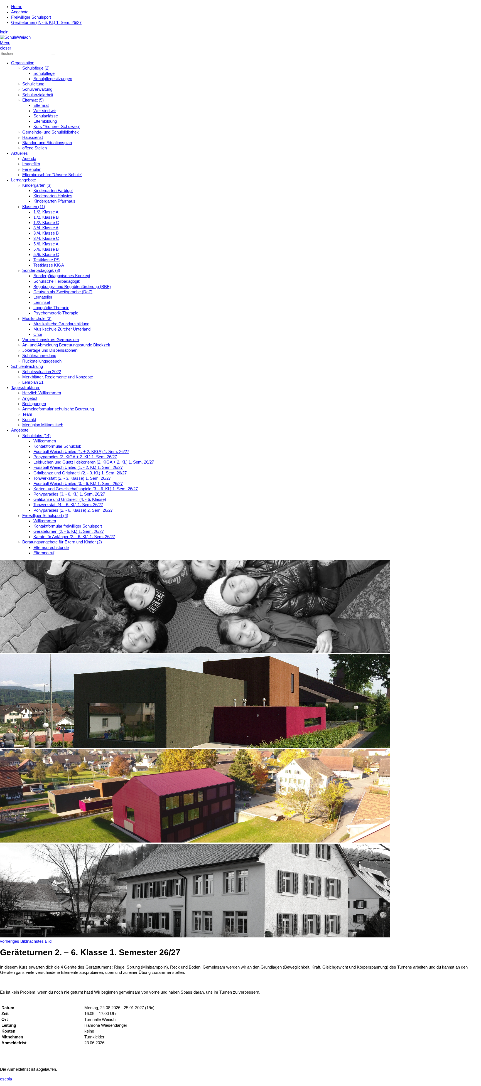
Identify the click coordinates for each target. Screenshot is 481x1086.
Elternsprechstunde (51, 547)
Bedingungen (34, 404)
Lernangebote (23, 180)
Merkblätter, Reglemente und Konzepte (57, 377)
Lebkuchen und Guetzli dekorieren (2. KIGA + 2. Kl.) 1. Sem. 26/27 (93, 462)
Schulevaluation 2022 (41, 372)
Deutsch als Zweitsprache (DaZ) (62, 292)
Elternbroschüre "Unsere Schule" (52, 175)
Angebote (19, 12)
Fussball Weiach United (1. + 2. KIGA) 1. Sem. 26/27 (81, 451)
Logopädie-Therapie (51, 308)
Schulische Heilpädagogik (56, 281)
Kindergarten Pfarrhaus (54, 201)
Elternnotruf (43, 553)
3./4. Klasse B (46, 233)
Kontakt (29, 419)
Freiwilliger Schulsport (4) (45, 515)
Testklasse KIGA (48, 265)
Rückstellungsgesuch (42, 361)
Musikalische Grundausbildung (61, 324)
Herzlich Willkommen (41, 393)
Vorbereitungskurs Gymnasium (50, 340)
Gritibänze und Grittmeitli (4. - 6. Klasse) (69, 499)
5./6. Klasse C (46, 254)
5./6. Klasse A (45, 244)
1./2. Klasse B (46, 217)
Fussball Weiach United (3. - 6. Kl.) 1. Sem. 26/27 (78, 483)
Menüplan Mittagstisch (42, 425)
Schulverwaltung (37, 89)
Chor (37, 334)
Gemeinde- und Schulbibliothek (50, 132)
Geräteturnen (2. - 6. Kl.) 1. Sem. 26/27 (46, 22)
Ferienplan (31, 169)
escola (6, 1079)
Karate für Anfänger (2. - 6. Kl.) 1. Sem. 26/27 (74, 537)
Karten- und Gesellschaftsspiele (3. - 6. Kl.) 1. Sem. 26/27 (85, 489)
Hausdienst (32, 137)
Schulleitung (33, 84)
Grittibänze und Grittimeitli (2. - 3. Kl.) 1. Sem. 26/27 (80, 473)
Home (16, 6)
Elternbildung (45, 121)
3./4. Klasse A (45, 228)
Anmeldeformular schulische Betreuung (58, 409)
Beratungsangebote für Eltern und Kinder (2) (62, 542)
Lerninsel (41, 302)
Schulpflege (44, 73)
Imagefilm (31, 164)
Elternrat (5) (33, 100)
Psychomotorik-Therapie (55, 313)
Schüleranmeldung (39, 355)
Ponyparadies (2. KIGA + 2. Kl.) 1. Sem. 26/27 (75, 457)
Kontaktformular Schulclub (57, 446)
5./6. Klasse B (46, 249)
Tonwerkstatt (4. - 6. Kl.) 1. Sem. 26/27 (68, 505)
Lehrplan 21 (32, 382)
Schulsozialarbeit (37, 95)
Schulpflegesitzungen (52, 79)
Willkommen (44, 441)
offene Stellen (34, 148)
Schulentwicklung (27, 366)
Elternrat (41, 105)
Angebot (29, 398)
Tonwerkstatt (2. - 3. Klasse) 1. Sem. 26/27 (72, 478)
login (4, 32)
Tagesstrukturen (25, 387)
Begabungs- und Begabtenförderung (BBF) (72, 286)
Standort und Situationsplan (47, 143)
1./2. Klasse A (45, 212)
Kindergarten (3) (36, 185)
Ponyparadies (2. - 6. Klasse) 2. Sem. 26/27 (73, 510)
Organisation (22, 63)
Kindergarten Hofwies (52, 196)
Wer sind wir (44, 111)
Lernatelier (42, 297)
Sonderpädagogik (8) (41, 270)
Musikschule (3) (36, 318)
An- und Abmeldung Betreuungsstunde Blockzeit (66, 345)
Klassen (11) (33, 207)
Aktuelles (19, 153)
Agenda (29, 158)
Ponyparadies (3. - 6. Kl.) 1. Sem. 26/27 (69, 494)
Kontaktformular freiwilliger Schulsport (67, 526)
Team (27, 414)
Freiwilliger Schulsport (31, 17)
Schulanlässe (45, 116)
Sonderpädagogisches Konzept (61, 276)
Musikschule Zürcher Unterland (61, 329)
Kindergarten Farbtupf (53, 190)
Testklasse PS (46, 260)
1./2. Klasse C (46, 222)
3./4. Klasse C (46, 238)
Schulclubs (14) (36, 436)
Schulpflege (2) (36, 68)
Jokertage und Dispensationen (49, 350)
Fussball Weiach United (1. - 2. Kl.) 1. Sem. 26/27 (78, 467)
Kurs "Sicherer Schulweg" (56, 126)
